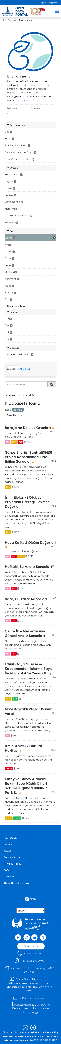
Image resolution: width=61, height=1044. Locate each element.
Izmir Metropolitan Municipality (21, 1036)
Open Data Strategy (16, 882)
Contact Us (31, 946)
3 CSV (21, 556)
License (8, 844)
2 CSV (8, 818)
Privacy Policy (12, 863)
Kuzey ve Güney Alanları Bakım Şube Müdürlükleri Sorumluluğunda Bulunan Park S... (26, 785)
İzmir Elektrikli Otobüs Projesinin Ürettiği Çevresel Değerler (28, 502)
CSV (14, 442)
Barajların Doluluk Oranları (28, 427)
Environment (26, 20)
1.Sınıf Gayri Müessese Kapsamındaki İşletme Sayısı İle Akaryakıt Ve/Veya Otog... (29, 668)
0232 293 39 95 (35, 960)
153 (39, 953)
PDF (20, 442)
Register (53, 2)
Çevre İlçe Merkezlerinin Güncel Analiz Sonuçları (25, 633)
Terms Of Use (12, 857)
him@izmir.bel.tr (37, 997)
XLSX (15, 698)
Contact (9, 876)
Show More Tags (16, 305)
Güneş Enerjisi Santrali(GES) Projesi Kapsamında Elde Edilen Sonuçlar (28, 457)
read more (22, 100)
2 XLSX (17, 818)
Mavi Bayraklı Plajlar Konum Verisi (28, 711)
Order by (10, 395)
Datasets (14, 368)
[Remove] (22, 410)
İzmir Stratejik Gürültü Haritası (23, 748)
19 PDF (9, 768)
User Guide (11, 838)
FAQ (6, 870)
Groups (12, 20)
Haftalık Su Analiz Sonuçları (28, 566)
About (26, 368)
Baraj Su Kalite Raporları (26, 598)
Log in (43, 2)
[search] (51, 384)
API (7, 442)
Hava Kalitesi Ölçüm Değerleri (30, 542)
